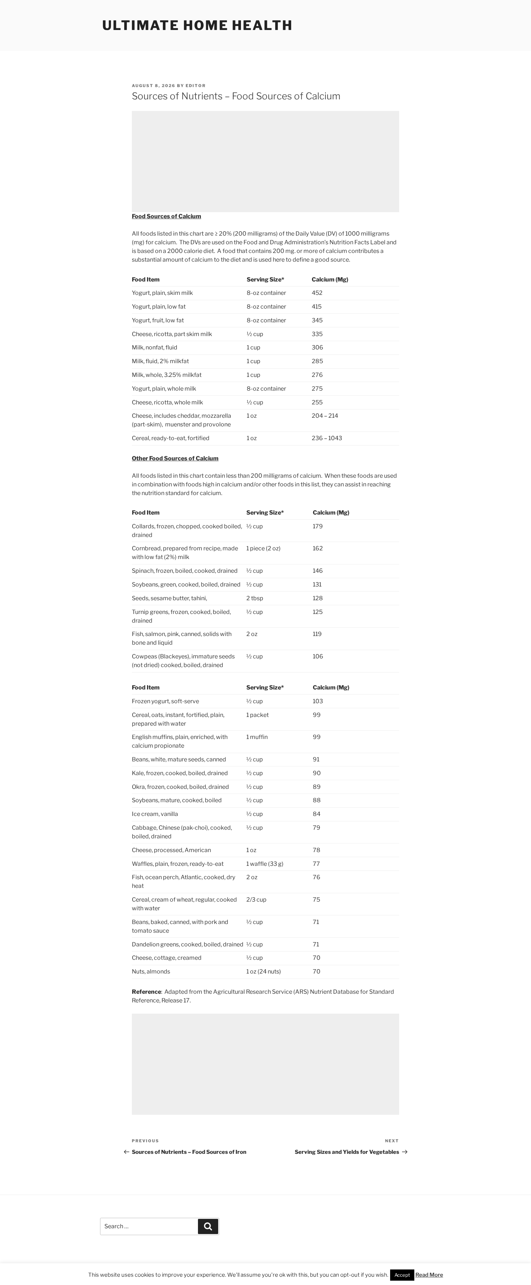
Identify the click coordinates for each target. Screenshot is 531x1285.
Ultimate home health (197, 25)
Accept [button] (402, 1275)
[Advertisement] (265, 161)
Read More (429, 1275)
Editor (196, 85)
